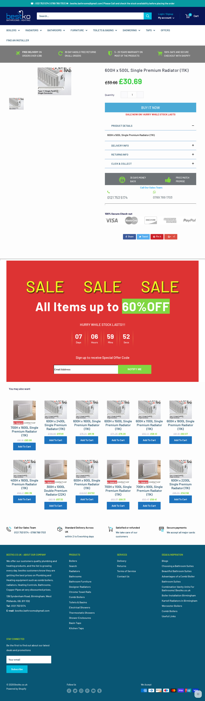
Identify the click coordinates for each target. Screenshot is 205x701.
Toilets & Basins (78, 602)
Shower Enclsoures (80, 617)
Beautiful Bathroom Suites (177, 571)
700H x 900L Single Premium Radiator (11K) (149, 490)
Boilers (73, 560)
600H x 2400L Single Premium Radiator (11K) (56, 425)
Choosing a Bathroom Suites (178, 565)
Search (73, 565)
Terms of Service (126, 571)
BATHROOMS (54, 30)
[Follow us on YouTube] (93, 691)
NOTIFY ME (135, 369)
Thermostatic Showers (82, 612)
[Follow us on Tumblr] (99, 691)
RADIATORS (31, 30)
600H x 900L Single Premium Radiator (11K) (87, 484)
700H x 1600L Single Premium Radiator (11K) (24, 431)
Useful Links (169, 616)
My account (165, 17)
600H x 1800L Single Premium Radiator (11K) (180, 425)
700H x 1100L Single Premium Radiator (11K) (118, 490)
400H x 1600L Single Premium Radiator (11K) (24, 484)
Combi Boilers (77, 596)
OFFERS (165, 30)
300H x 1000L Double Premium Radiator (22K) (55, 490)
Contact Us (123, 576)
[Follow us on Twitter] (75, 691)
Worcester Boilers (172, 605)
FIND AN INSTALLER (17, 40)
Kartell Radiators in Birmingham (179, 600)
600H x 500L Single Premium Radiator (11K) (147, 70)
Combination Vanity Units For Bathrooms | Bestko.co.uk (178, 588)
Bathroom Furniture (80, 581)
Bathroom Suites (171, 581)
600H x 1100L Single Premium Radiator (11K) (149, 425)
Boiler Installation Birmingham (179, 595)
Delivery (121, 560)
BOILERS (11, 30)
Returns (121, 565)
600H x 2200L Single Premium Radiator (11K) (180, 484)
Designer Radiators (80, 586)
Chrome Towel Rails (80, 591)
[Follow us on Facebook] (69, 691)
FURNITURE (77, 30)
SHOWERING (130, 30)
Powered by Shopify (16, 688)
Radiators (74, 571)
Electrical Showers (79, 607)
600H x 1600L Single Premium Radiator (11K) (87, 425)
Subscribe (17, 669)
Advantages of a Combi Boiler (178, 576)
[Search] (148, 16)
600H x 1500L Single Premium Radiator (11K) (118, 425)
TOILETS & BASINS (103, 30)
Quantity (109, 94)
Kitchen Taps (76, 628)
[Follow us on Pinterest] (87, 691)
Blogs (165, 560)
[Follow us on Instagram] (81, 691)
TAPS (149, 30)
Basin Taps (75, 622)
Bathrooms (75, 576)
